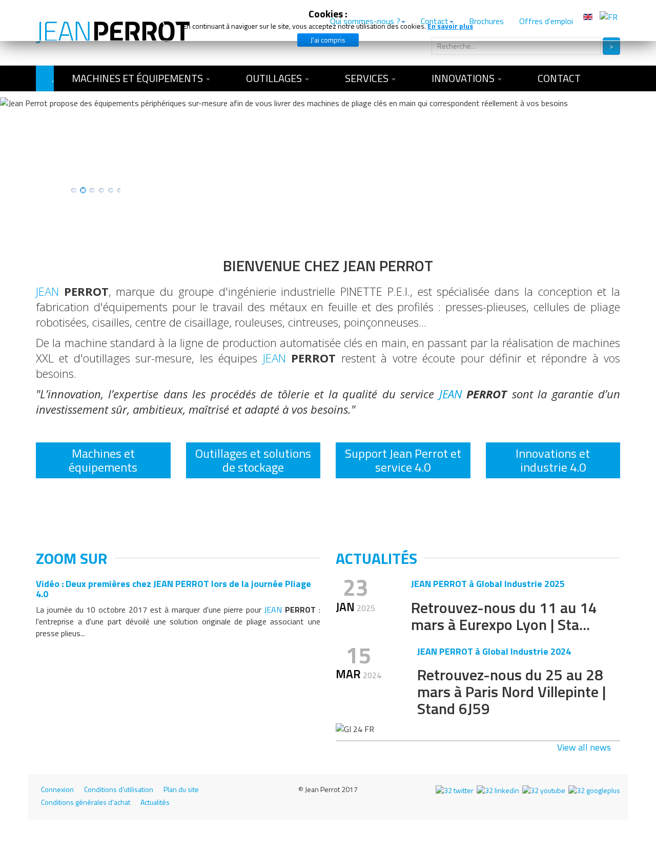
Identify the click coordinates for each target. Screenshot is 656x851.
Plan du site (181, 789)
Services (368, 78)
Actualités (155, 802)
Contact (559, 78)
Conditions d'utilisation (118, 789)
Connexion (57, 789)
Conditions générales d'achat (85, 802)
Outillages (275, 78)
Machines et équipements (138, 78)
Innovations (464, 78)
